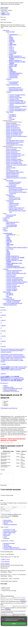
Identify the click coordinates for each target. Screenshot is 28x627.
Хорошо (14, 623)
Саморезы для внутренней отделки (14, 277)
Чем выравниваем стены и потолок (15, 140)
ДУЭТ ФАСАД (23, 247)
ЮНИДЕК (8, 240)
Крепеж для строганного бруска (14, 133)
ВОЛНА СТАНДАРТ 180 (12, 256)
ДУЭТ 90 (17, 247)
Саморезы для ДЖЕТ (11, 290)
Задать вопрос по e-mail (9, 529)
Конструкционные (10, 276)
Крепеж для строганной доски (13, 134)
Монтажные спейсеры (8, 299)
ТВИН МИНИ (9, 244)
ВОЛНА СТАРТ (18, 263)
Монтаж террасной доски (12, 173)
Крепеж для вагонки (11, 123)
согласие (10, 514)
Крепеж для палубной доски (13, 156)
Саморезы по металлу (11, 284)
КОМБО (8, 239)
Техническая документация (10, 524)
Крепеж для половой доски (13, 127)
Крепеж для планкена (11, 157)
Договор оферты (7, 546)
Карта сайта (6, 538)
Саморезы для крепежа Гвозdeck (14, 270)
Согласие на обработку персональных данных (14, 549)
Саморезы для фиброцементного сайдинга (16, 282)
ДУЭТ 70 (13, 247)
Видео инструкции (8, 521)
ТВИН (8, 243)
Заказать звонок (4, 7)
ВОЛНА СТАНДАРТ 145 (12, 259)
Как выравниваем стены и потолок (15, 142)
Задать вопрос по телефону (10, 531)
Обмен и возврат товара (9, 532)
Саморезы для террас (11, 287)
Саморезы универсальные (12, 272)
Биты (7, 296)
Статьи (5, 536)
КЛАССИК (9, 241)
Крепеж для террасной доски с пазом (15, 154)
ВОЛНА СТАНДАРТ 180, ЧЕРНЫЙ (15, 257)
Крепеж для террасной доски (13, 153)
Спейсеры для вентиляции (12, 302)
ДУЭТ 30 (8, 247)
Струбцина (9, 297)
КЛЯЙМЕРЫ (9, 264)
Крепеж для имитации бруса (13, 124)
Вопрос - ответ (7, 534)
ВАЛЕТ (8, 237)
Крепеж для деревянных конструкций (12, 303)
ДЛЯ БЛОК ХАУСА (11, 267)
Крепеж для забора (11, 167)
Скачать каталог (7, 520)
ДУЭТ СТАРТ (9, 249)
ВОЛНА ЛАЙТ (10, 263)
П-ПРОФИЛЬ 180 (13, 234)
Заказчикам (6, 544)
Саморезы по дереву (11, 274)
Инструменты (6, 292)
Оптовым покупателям (9, 543)
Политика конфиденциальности (11, 547)
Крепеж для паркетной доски (13, 129)
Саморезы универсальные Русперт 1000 (16, 273)
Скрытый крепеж (7, 233)
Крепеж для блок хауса (12, 126)
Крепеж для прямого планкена (13, 130)
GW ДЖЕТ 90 (9, 294)
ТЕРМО (8, 253)
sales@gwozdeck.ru (5, 563)
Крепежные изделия (8, 387)
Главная (5, 385)
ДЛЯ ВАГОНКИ (20, 267)
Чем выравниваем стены (12, 170)
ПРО (7, 250)
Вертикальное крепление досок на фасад (16, 177)
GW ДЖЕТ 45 (9, 293)
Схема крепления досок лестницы (14, 144)
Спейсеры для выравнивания (13, 300)
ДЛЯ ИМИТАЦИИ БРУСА (13, 266)
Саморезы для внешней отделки (14, 279)
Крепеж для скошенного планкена (14, 132)
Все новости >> (4, 383)
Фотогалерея (6, 535)
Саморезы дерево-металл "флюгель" (15, 283)
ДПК (7, 236)
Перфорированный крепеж (10, 304)
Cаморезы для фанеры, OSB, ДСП (14, 280)
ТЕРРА (8, 251)
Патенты (5, 523)
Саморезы (5, 269)
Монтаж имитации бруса (12, 143)
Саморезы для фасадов (11, 289)
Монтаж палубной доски (12, 174)
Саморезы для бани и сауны (13, 286)
